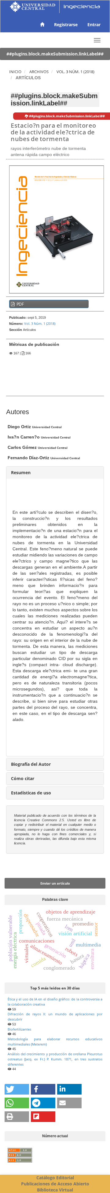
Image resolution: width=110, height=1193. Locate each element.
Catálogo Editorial (55, 1178)
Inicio (15, 71)
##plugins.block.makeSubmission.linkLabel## (55, 54)
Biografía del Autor (31, 764)
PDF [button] (20, 304)
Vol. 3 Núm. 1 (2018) (75, 71)
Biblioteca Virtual (55, 1190)
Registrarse (66, 24)
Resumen (21, 472)
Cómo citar (22, 778)
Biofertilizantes (19, 1029)
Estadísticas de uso (31, 793)
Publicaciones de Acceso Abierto (55, 1184)
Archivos (39, 71)
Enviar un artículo (55, 883)
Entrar (94, 24)
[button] (17, 1089)
